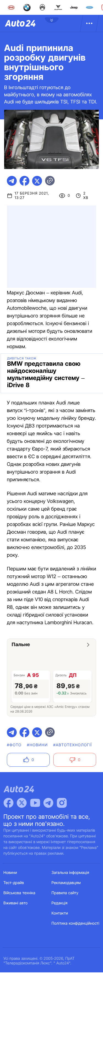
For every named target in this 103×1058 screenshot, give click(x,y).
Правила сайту (65, 893)
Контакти (60, 913)
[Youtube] (35, 803)
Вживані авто (16, 903)
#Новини (37, 745)
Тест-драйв (14, 882)
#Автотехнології (72, 745)
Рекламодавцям (66, 882)
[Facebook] (8, 803)
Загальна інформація (70, 872)
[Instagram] (62, 803)
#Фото (14, 745)
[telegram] (12, 181)
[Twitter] (22, 803)
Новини (10, 872)
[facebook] (24, 181)
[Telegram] (48, 803)
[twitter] (37, 181)
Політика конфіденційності (75, 923)
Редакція (60, 903)
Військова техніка (19, 893)
